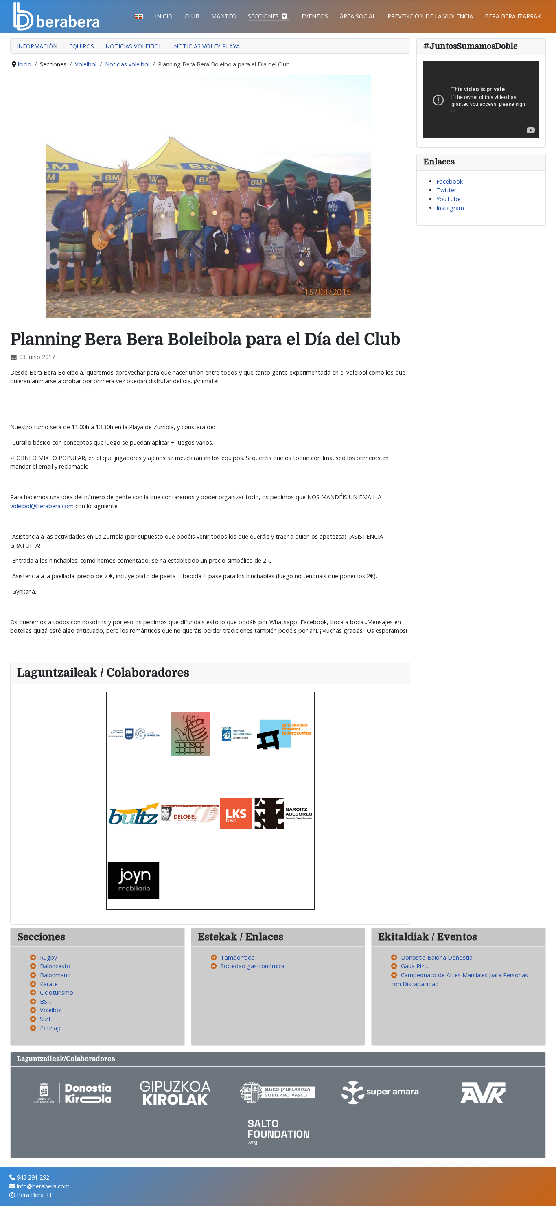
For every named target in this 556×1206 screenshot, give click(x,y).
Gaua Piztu (415, 966)
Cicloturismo (56, 992)
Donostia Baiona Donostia (437, 957)
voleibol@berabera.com (42, 506)
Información (37, 46)
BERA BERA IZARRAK (513, 16)
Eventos (315, 16)
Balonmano (55, 975)
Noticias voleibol (133, 46)
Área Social (358, 16)
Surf (45, 1019)
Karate (49, 984)
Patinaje (51, 1028)
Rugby (48, 957)
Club (191, 16)
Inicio (164, 16)
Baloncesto (55, 966)
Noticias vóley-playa (207, 46)
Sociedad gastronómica (253, 966)
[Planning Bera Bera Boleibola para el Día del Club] (210, 196)
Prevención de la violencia (430, 16)
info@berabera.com (43, 1186)
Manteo (223, 16)
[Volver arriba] (542, 1191)
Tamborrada (238, 957)
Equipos (81, 46)
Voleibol (50, 1010)
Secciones (263, 16)
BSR (45, 1001)
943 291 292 (33, 1177)
